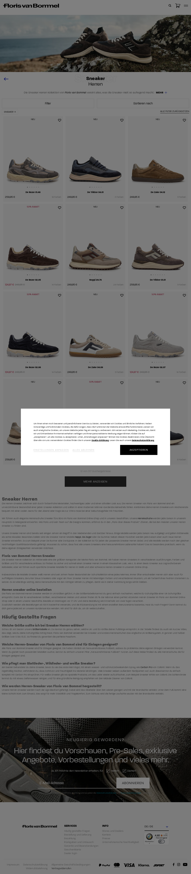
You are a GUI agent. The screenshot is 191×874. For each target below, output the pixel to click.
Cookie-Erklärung (100, 440)
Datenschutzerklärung (143, 440)
